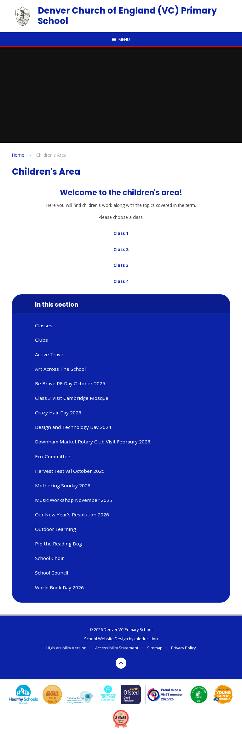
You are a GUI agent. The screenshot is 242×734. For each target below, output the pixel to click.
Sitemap (155, 648)
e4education (146, 638)
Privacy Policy (183, 648)
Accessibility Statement (116, 648)
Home (18, 155)
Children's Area (51, 155)
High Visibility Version (66, 648)
